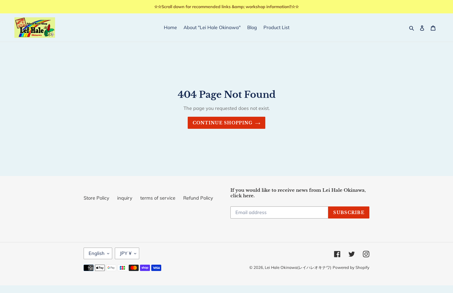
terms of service (157, 198)
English (97, 253)
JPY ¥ (126, 253)
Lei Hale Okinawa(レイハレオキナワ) (298, 267)
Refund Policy (198, 198)
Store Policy (96, 198)
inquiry (124, 198)
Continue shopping (223, 122)
